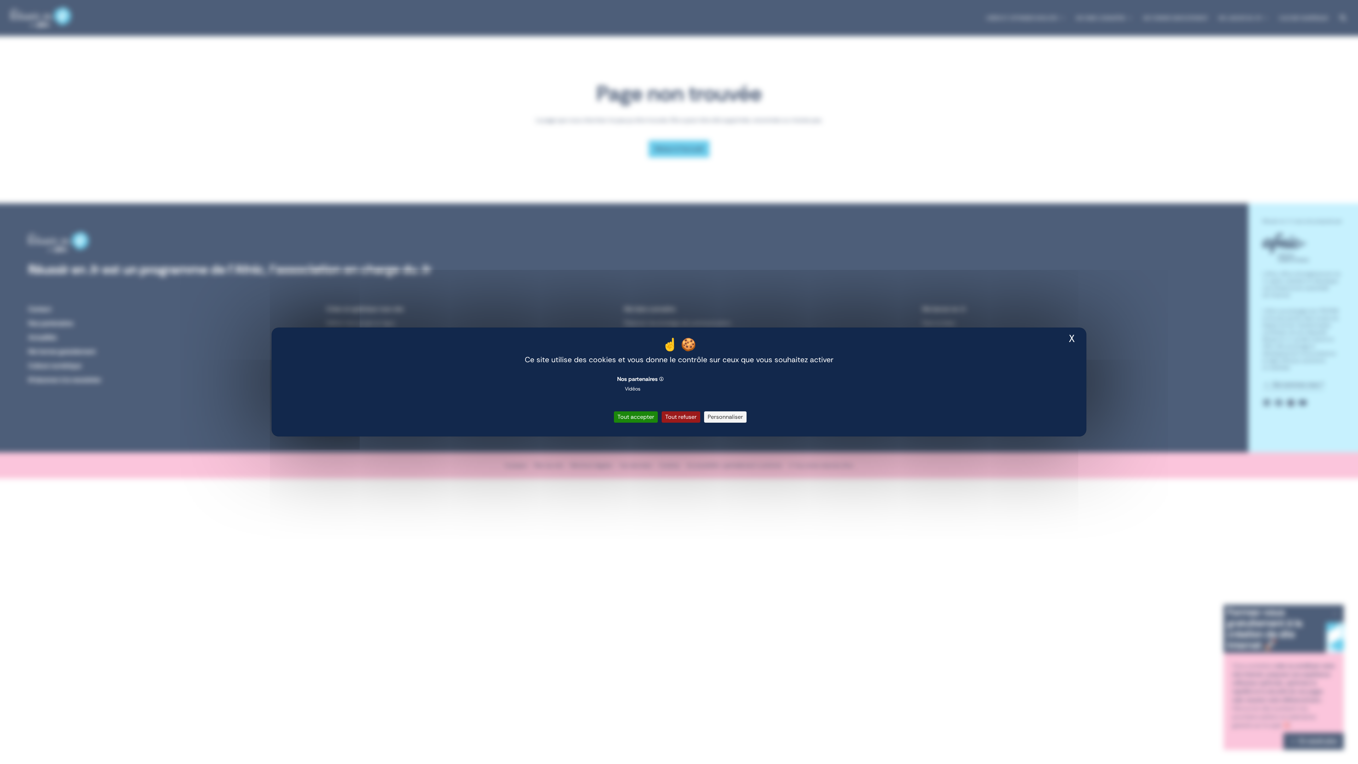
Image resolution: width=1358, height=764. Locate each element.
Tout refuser (681, 417)
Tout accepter (635, 417)
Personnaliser (725, 417)
